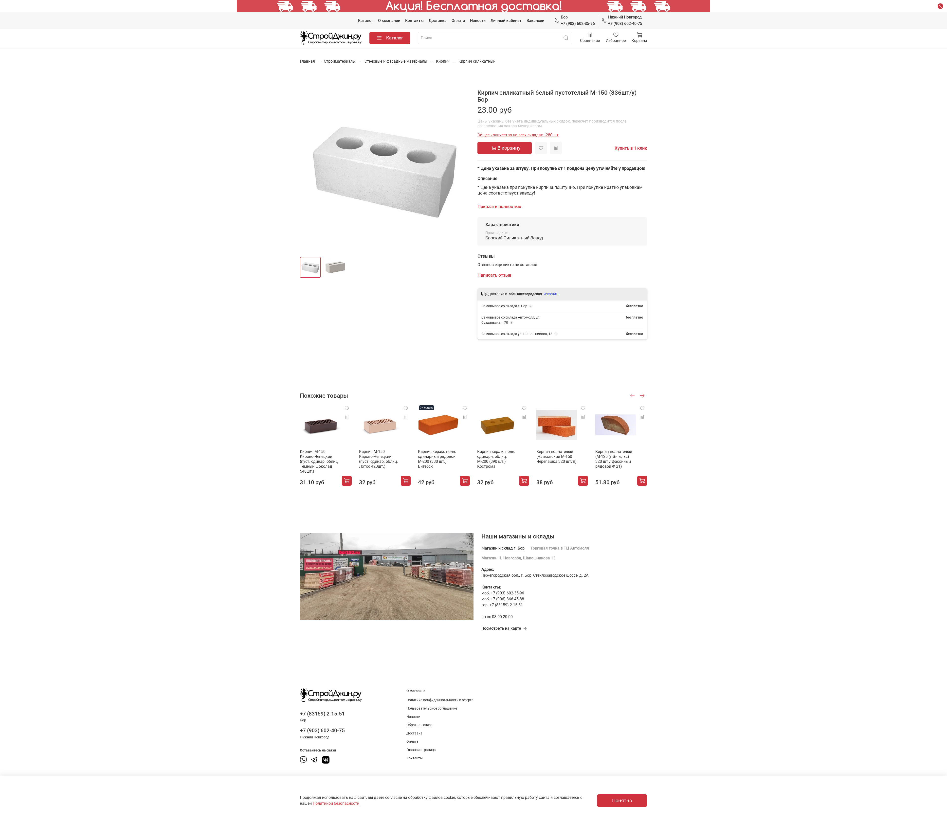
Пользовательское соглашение (431, 708)
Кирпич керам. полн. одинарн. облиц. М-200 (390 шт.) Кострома (496, 459)
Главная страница (421, 750)
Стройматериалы (340, 61)
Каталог (365, 20)
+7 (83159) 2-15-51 (322, 714)
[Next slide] (462, 168)
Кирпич (443, 61)
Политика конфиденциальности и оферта (440, 700)
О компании (389, 20)
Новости (478, 20)
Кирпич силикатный (476, 61)
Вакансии (535, 20)
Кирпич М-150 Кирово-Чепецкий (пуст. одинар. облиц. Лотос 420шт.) (378, 459)
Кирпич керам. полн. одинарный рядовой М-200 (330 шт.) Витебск (437, 459)
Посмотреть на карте (501, 628)
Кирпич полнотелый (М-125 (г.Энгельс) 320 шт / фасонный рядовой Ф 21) (613, 459)
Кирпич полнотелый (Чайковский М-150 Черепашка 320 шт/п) (556, 456)
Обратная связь (419, 725)
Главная (307, 61)
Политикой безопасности (336, 803)
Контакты (414, 20)
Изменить (552, 294)
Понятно (622, 800)
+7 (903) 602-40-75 (625, 20)
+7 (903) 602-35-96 (578, 20)
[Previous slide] (308, 168)
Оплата (458, 20)
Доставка (438, 20)
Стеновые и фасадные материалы (395, 61)
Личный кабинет (506, 20)
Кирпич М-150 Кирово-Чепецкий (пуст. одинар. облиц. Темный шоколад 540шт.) (319, 461)
